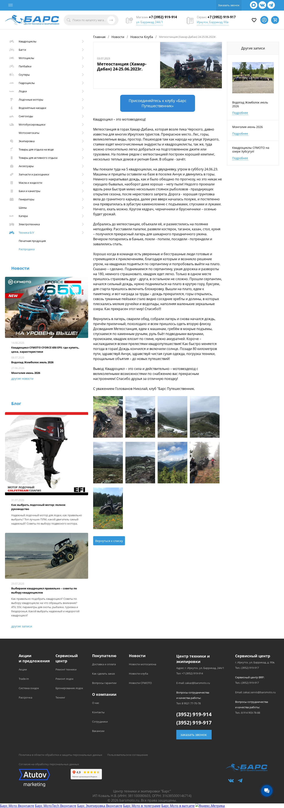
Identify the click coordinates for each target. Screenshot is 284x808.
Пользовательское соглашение (127, 755)
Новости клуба (138, 673)
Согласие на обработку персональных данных (49, 764)
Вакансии (98, 731)
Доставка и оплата (104, 664)
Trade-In (24, 679)
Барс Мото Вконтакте (17, 805)
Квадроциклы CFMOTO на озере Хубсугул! (250, 149)
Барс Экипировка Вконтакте (99, 805)
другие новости (22, 379)
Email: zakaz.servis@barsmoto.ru (255, 692)
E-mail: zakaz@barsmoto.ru (193, 683)
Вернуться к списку (109, 541)
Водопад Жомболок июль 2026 (32, 362)
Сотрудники (100, 721)
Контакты (98, 712)
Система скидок (29, 688)
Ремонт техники (66, 669)
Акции (23, 669)
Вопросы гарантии (104, 683)
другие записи (21, 626)
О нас (95, 703)
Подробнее (240, 113)
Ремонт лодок (65, 679)
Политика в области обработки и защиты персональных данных (60, 755)
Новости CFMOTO (140, 683)
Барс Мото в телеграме (142, 805)
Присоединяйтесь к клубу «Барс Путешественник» (157, 103)
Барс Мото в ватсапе (178, 805)
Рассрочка (25, 697)
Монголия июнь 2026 (25, 373)
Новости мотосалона (142, 664)
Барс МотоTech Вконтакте (55, 805)
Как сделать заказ (103, 673)
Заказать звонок (229, 5)
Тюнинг (60, 697)
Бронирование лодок (69, 688)
